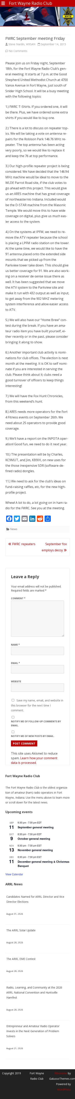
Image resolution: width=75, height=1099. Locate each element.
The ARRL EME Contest (21, 959)
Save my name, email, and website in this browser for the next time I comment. (37, 705)
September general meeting (36, 827)
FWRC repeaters (23, 544)
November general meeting (35, 850)
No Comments (18, 51)
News (13, 529)
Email (15, 663)
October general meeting (34, 839)
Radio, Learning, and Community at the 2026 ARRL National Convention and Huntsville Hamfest (34, 992)
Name (15, 644)
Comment (18, 598)
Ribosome (60, 1073)
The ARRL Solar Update (21, 930)
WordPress (64, 1089)
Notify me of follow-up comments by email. (36, 723)
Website (16, 681)
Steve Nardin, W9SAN (21, 44)
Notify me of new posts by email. (32, 736)
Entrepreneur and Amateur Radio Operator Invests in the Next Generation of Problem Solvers (32, 1031)
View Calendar (14, 874)
